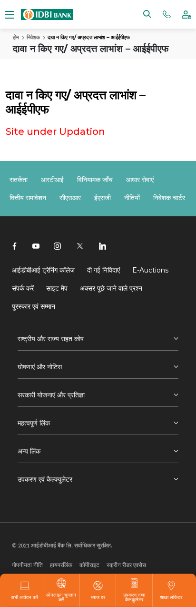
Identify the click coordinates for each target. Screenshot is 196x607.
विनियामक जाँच (95, 179)
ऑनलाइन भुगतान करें (61, 597)
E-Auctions (150, 270)
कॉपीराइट (89, 564)
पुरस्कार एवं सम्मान (33, 306)
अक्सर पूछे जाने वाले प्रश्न (111, 288)
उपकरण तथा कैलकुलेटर (134, 597)
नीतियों (132, 197)
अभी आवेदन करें (24, 597)
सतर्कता (19, 179)
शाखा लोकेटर (171, 597)
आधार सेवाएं (140, 179)
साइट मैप (57, 288)
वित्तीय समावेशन (28, 197)
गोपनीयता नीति (27, 564)
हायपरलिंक (61, 564)
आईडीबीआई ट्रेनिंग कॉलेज (43, 270)
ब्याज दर (98, 597)
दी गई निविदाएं (103, 270)
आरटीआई (52, 179)
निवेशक (33, 37)
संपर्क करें (23, 288)
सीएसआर (70, 197)
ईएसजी (102, 197)
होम (16, 37)
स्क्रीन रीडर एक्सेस (126, 564)
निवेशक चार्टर (169, 197)
